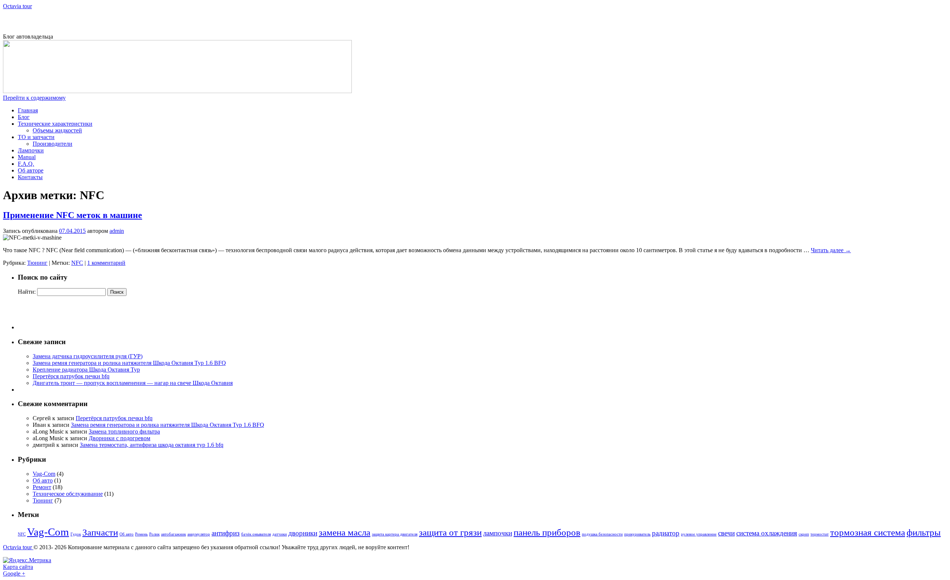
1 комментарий (106, 263)
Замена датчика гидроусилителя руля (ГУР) (87, 356)
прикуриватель (637, 534)
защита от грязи (450, 532)
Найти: (27, 292)
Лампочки (31, 150)
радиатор (665, 533)
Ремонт (42, 487)
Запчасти (100, 532)
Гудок (76, 534)
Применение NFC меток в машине (72, 215)
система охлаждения (766, 533)
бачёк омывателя (256, 534)
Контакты (30, 177)
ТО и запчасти (36, 137)
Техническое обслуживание (68, 494)
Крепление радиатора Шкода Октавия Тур (86, 369)
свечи (726, 533)
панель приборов (547, 532)
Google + (14, 573)
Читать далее (831, 250)
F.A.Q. (26, 164)
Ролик (154, 534)
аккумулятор (198, 534)
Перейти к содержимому (34, 98)
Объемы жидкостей (57, 130)
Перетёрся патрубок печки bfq (71, 376)
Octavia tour (17, 6)
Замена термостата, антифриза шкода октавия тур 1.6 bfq (151, 445)
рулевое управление (699, 534)
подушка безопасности (602, 534)
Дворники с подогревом (119, 438)
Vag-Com (44, 474)
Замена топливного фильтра (124, 431)
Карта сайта (18, 567)
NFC (77, 263)
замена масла (344, 532)
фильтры (924, 532)
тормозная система (867, 532)
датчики (279, 534)
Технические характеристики (55, 124)
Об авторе (30, 170)
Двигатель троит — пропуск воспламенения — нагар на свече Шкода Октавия (133, 383)
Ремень (141, 534)
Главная (28, 110)
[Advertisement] (90, 21)
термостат (819, 534)
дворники (302, 533)
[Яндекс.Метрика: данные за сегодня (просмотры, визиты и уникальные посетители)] (27, 560)
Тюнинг (37, 263)
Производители (52, 144)
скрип (804, 534)
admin (116, 231)
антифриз (226, 533)
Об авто (43, 480)
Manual (27, 157)
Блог (24, 117)
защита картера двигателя (394, 534)
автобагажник (173, 534)
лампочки (497, 533)
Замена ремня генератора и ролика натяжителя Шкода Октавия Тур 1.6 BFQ (129, 363)
